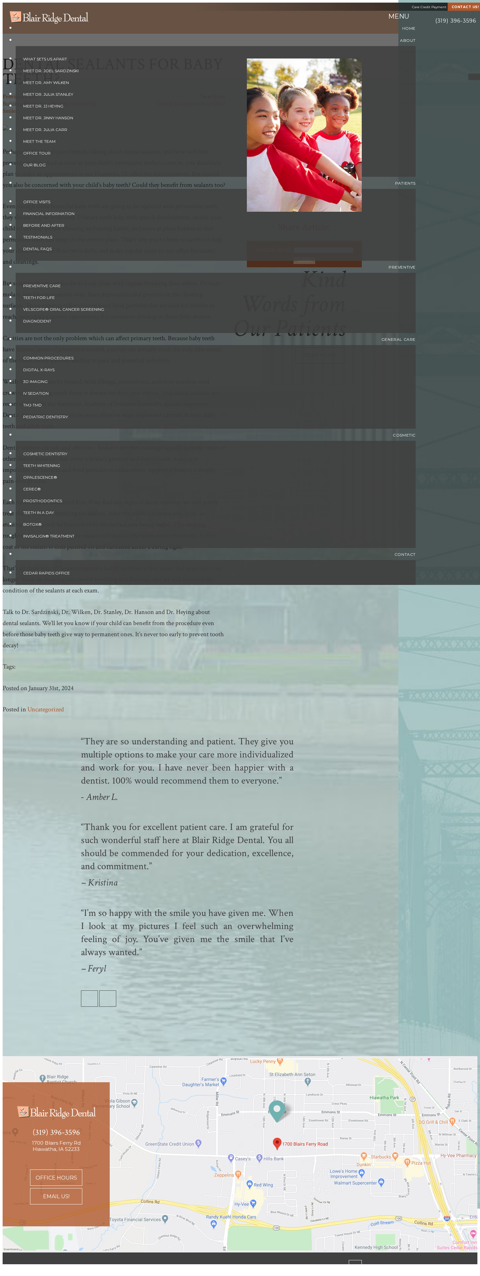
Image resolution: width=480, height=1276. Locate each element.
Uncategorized (45, 709)
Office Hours (56, 1178)
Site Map (155, 1267)
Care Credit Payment (429, 7)
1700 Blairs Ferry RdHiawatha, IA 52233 (56, 1146)
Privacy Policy (117, 1267)
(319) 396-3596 (455, 21)
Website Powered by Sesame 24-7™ (46, 1267)
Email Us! (56, 1196)
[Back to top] (355, 1266)
